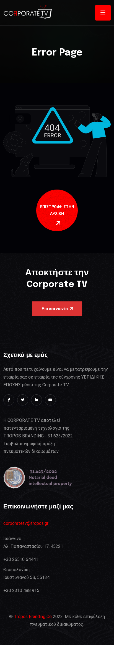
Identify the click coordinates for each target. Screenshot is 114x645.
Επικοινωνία (55, 308)
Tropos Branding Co (33, 616)
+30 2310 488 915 (21, 590)
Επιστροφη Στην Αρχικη (57, 210)
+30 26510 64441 (20, 559)
